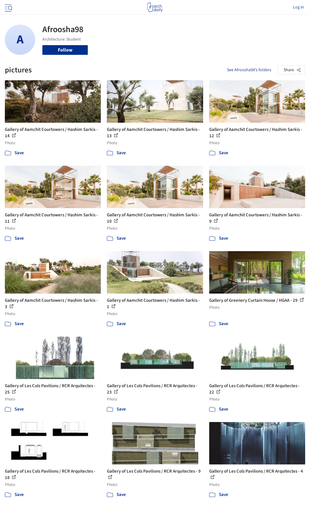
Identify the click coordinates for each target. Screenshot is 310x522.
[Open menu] (8, 7)
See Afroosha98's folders (249, 70)
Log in (298, 7)
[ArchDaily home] (155, 7)
